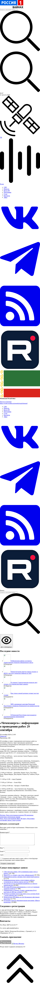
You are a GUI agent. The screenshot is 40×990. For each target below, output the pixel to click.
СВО (5, 187)
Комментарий (5, 832)
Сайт (1, 855)
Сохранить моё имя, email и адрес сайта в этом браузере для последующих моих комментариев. (19, 859)
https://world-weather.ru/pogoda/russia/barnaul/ (14, 403)
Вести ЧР (7, 190)
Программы (7, 192)
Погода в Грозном (5, 401)
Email (2, 851)
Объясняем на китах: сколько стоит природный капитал (21, 877)
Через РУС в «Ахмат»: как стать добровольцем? (19, 875)
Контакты (7, 196)
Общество (3, 736)
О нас (5, 194)
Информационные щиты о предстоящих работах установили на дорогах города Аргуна (19, 881)
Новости (6, 189)
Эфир (5, 197)
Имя (2, 848)
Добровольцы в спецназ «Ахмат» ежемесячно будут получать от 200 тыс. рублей (20, 891)
